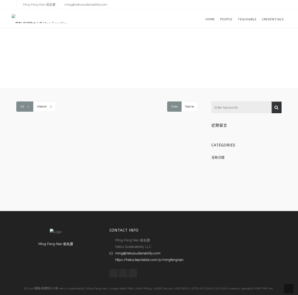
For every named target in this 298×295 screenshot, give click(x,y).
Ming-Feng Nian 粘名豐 (55, 244)
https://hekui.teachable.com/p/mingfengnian (149, 260)
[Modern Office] (44, 137)
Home (142, 75)
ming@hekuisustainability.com (85, 4)
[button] (276, 107)
